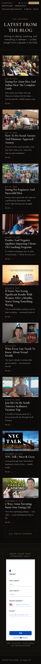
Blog (36, 9)
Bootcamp (7, 6)
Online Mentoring (12, 9)
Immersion (20, 6)
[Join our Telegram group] (19, 3)
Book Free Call (33, 3)
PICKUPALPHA (7, 3)
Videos (27, 9)
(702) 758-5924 (24, 3)
